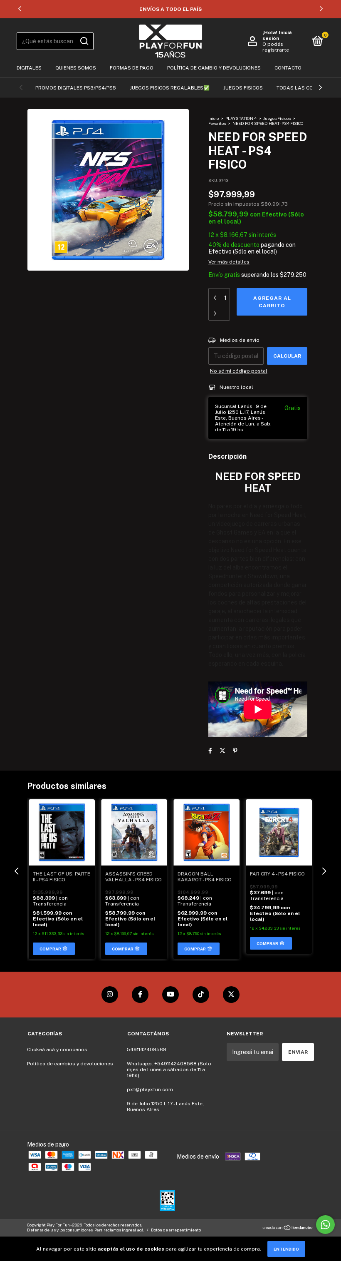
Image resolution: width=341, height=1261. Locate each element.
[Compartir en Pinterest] (235, 750)
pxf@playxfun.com (150, 1089)
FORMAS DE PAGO (131, 68)
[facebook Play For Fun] (140, 994)
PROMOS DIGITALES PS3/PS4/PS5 (75, 88)
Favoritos (217, 123)
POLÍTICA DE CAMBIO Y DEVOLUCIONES (214, 68)
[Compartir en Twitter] (222, 750)
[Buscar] (84, 41)
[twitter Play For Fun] (231, 994)
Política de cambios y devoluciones (70, 1064)
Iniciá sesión (277, 35)
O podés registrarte (275, 47)
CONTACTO (287, 68)
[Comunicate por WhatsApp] (325, 1224)
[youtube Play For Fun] (170, 994)
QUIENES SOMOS (75, 68)
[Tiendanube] (288, 1228)
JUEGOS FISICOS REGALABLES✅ (170, 88)
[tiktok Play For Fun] (201, 994)
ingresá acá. (133, 1229)
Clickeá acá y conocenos (57, 1049)
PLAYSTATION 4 (241, 118)
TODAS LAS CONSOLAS (305, 88)
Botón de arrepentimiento (176, 1229)
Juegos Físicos (277, 118)
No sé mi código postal (238, 371)
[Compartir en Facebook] (210, 750)
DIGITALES (29, 68)
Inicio (213, 118)
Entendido (286, 1248)
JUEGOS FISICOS (243, 88)
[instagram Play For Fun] (109, 994)
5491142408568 (146, 1049)
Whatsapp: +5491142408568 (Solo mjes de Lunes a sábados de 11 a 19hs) (169, 1069)
